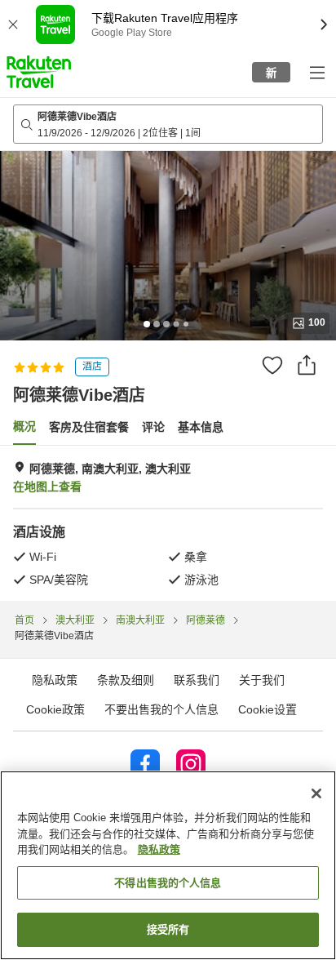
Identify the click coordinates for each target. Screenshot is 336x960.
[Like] (272, 364)
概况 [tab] (24, 426)
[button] (39, 72)
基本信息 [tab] (200, 426)
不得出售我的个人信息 (167, 883)
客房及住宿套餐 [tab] (89, 426)
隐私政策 (159, 849)
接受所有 (168, 929)
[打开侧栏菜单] (316, 72)
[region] (168, 865)
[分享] (306, 365)
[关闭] (316, 793)
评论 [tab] (153, 426)
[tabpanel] (168, 523)
